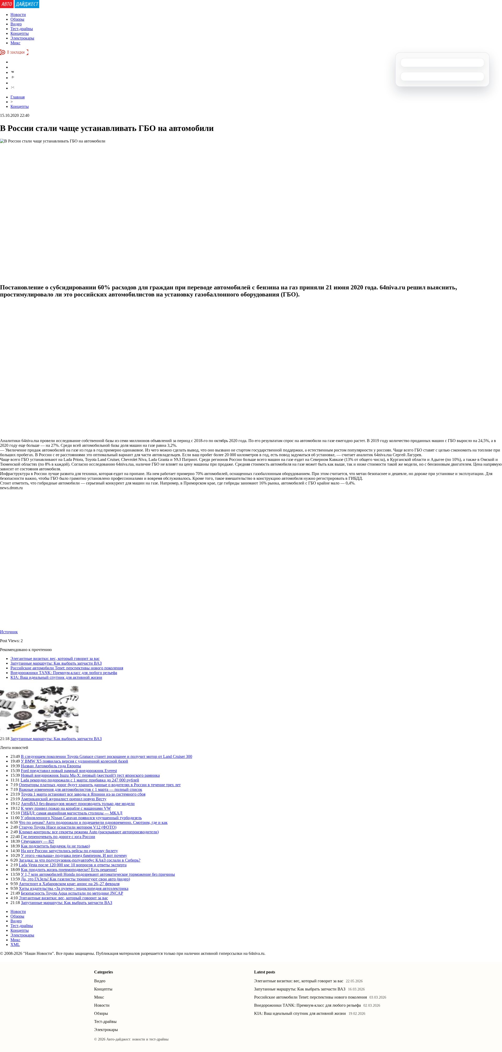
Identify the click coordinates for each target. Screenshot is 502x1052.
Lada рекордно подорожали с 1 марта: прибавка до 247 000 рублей (80, 780)
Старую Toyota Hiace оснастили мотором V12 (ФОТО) (67, 827)
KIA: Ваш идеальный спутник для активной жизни (56, 677)
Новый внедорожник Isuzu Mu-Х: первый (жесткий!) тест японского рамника (90, 775)
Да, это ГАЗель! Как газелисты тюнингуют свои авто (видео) (75, 879)
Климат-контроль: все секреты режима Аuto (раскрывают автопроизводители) (89, 832)
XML (15, 944)
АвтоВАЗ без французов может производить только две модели (78, 803)
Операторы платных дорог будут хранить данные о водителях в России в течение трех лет (100, 785)
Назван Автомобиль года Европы (51, 766)
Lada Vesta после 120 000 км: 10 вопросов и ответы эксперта (73, 865)
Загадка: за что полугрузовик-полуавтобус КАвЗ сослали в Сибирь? (79, 860)
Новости (18, 14)
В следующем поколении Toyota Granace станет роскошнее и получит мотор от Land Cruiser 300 (106, 756)
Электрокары (22, 38)
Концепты (19, 33)
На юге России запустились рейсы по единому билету (69, 851)
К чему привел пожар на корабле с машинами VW (66, 808)
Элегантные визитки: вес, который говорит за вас (55, 658)
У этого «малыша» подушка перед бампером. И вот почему (74, 855)
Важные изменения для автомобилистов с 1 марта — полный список (80, 789)
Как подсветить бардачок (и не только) (55, 846)
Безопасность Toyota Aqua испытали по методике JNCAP (72, 893)
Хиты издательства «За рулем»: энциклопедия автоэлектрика (73, 888)
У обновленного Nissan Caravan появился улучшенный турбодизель (81, 818)
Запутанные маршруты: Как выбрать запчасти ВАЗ (56, 663)
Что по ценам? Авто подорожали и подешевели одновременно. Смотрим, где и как (93, 822)
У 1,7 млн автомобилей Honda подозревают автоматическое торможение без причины (98, 874)
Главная (17, 97)
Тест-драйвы (21, 28)
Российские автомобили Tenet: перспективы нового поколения (66, 668)
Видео (16, 24)
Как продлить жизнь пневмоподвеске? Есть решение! (69, 869)
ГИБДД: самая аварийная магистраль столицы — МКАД (71, 813)
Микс (15, 43)
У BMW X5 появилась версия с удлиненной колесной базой (74, 761)
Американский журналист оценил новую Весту (63, 799)
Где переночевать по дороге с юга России (58, 836)
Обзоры (17, 19)
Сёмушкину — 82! (37, 841)
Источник (9, 632)
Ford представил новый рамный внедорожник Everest (69, 770)
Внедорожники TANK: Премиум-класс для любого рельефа (63, 672)
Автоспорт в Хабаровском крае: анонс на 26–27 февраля (69, 884)
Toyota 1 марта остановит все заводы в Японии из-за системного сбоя (83, 794)
